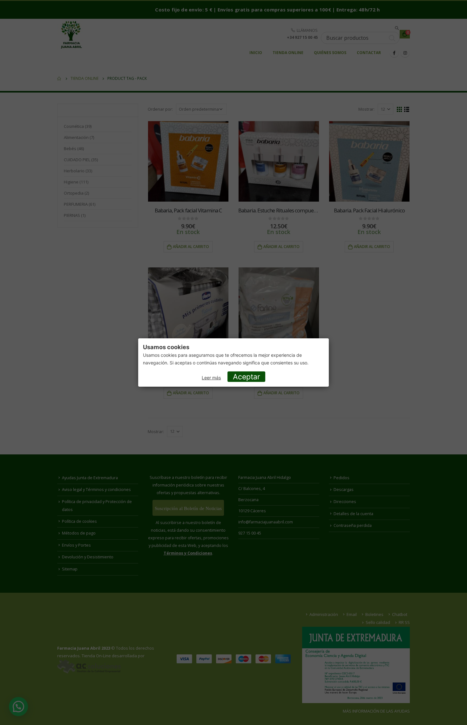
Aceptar (246, 376)
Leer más (211, 377)
